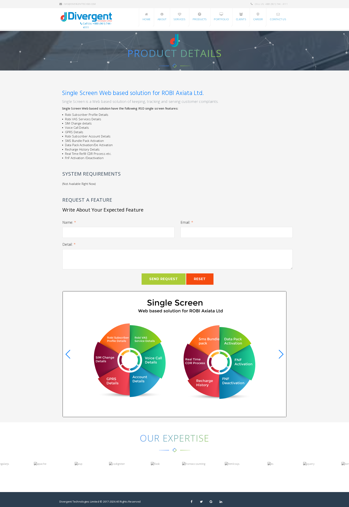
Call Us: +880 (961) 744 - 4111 (271, 3)
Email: (187, 222)
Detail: (69, 244)
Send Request (163, 279)
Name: (69, 222)
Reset (200, 279)
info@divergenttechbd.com (80, 3)
